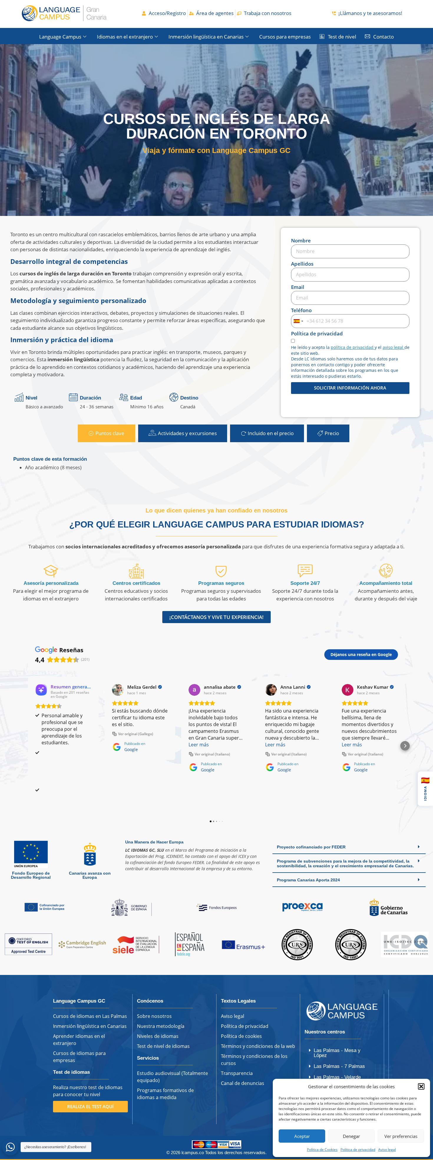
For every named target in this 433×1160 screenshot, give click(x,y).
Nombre (301, 241)
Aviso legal (387, 1149)
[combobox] (298, 321)
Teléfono (301, 311)
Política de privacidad (358, 1149)
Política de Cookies (322, 1149)
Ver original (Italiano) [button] (212, 754)
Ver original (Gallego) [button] (135, 733)
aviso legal (393, 347)
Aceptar (302, 1136)
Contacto (383, 36)
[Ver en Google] (118, 690)
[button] (421, 1086)
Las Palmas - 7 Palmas (339, 1066)
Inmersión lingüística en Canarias (206, 36)
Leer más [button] (199, 744)
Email (297, 287)
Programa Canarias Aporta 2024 (308, 880)
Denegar (351, 1136)
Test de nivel (342, 36)
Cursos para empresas (285, 36)
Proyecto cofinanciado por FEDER (311, 847)
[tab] (106, 433)
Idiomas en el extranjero (125, 36)
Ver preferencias (400, 1136)
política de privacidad (353, 347)
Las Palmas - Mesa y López (337, 1053)
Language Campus (60, 36)
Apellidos (302, 264)
